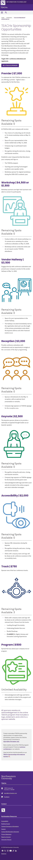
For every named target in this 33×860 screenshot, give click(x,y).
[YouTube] (11, 851)
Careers (3, 829)
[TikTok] (13, 851)
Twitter (3, 810)
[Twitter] (5, 851)
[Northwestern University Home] (3, 2)
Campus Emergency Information (10, 826)
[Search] (6, 12)
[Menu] (2, 12)
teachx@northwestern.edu (11, 741)
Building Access (5, 823)
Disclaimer (3, 853)
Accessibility (4, 821)
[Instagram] (7, 851)
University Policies (6, 839)
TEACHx (4, 7)
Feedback (6, 797)
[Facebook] (2, 851)
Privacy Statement (6, 834)
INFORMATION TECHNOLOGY (16, 2)
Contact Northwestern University (10, 831)
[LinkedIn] (16, 851)
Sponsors (9, 17)
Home (2, 17)
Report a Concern (6, 837)
